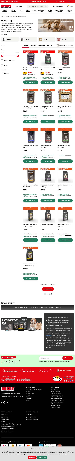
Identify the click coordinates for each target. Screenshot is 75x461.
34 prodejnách (51, 115)
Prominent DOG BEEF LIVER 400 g (64, 68)
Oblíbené (25, 45)
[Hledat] (46, 6)
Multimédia (29, 397)
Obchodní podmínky (56, 393)
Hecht (2, 16)
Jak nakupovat (55, 390)
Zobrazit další (48, 289)
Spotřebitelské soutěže (57, 395)
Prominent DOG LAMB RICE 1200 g (64, 146)
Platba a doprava (55, 391)
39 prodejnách (51, 236)
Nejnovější (33, 45)
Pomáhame (29, 414)
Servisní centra (5, 419)
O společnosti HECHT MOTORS (34, 390)
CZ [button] (71, 1)
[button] (19, 6)
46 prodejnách (33, 117)
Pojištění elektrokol (55, 405)
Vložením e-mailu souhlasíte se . (54, 361)
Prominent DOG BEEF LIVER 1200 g (46, 146)
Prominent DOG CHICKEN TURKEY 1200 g (30, 186)
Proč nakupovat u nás (56, 398)
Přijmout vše (42, 457)
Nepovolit (32, 457)
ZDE (52, 452)
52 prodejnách (33, 78)
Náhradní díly (4, 1)
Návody (3, 421)
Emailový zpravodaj (31, 418)
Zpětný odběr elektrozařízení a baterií (11, 425)
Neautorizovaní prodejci (7, 423)
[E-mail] (18, 380)
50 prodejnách (33, 196)
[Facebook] (3, 402)
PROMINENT (49, 335)
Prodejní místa (30, 393)
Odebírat (69, 358)
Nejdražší (49, 45)
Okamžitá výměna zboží (57, 402)
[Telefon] (2, 380)
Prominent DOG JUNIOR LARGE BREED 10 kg (30, 265)
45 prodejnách (33, 157)
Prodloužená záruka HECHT (58, 400)
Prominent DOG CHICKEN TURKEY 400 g (30, 107)
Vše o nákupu (14, 1)
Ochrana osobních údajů (7, 428)
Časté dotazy (4, 416)
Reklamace (4, 414)
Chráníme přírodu (30, 416)
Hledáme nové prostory (32, 419)
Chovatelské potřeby (11, 16)
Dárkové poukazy (55, 407)
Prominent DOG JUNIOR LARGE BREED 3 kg (30, 225)
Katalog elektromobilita (7, 432)
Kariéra (28, 400)
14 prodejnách (68, 155)
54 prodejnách (51, 78)
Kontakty (28, 391)
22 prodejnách (51, 157)
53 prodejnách (51, 195)
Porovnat (62, 45)
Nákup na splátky (55, 404)
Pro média (28, 398)
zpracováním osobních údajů (62, 361)
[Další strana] (50, 294)
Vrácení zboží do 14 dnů (57, 397)
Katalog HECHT (5, 430)
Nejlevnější (41, 45)
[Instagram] (7, 402)
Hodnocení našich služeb (7, 426)
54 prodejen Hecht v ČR (70, 377)
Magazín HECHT (62, 1)
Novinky (28, 395)
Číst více (3, 34)
